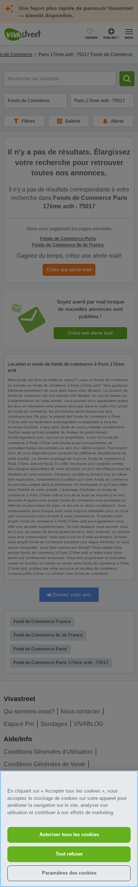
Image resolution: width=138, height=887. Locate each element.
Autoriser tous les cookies (69, 834)
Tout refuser (69, 854)
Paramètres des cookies (69, 873)
